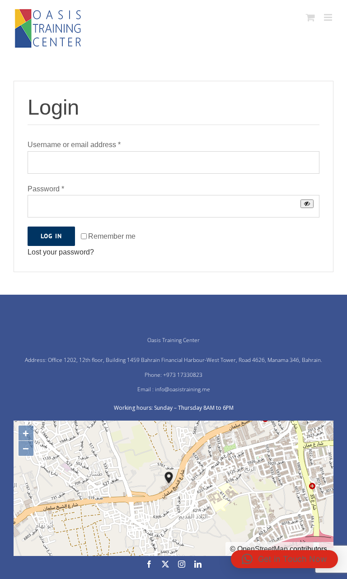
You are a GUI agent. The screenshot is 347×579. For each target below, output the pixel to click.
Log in (51, 236)
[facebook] (149, 564)
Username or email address (74, 144)
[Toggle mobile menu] (328, 17)
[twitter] (165, 564)
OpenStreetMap (262, 549)
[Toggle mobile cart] (310, 17)
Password (46, 189)
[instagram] (181, 564)
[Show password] (307, 203)
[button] (284, 559)
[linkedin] (198, 564)
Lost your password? (61, 252)
